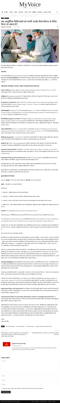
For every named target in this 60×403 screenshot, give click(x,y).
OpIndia (40, 12)
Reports (6, 12)
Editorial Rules (43, 401)
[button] (57, 12)
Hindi (6, 16)
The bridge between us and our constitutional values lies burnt (45, 333)
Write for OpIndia (35, 401)
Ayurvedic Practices (30, 326)
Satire (26, 12)
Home (2, 16)
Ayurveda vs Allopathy (10, 326)
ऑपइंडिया (34, 12)
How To (49, 401)
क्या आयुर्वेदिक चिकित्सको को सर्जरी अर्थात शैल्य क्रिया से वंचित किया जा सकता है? (29, 23)
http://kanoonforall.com (17, 345)
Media (16, 12)
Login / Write (47, 12)
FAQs (54, 401)
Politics (11, 12)
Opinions (21, 12)
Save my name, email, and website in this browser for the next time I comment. (23, 388)
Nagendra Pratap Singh (6, 26)
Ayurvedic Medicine (20, 326)
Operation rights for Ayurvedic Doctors (44, 326)
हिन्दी (29, 12)
